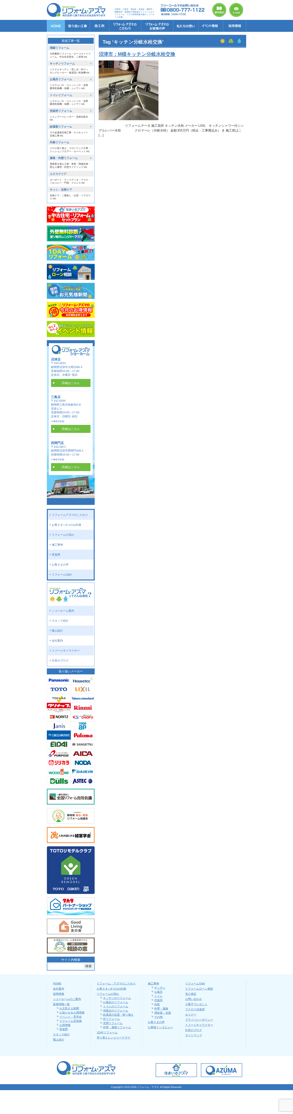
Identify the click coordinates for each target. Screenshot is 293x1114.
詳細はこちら (71, 383)
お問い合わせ (193, 999)
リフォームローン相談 (199, 988)
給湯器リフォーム (61, 126)
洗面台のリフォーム (115, 1010)
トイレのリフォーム (115, 1006)
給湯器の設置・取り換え (118, 1014)
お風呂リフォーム (61, 79)
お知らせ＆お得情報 (72, 1012)
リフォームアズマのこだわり (70, 514)
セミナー (190, 1014)
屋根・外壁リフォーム (64, 158)
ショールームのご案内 (67, 999)
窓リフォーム (111, 1019)
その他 (158, 1017)
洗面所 (158, 1000)
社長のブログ (60, 660)
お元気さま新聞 (69, 1008)
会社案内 (57, 640)
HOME (57, 983)
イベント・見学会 (70, 1016)
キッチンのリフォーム (117, 998)
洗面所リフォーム (61, 110)
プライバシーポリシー (199, 1019)
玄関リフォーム (113, 1023)
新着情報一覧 (61, 1004)
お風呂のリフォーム (115, 1002)
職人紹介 (57, 630)
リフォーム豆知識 (70, 1020)
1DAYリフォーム (107, 1032)
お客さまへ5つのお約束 (66, 524)
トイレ (158, 996)
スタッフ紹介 (60, 620)
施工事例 (57, 544)
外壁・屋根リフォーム (117, 1027)
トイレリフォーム (61, 95)
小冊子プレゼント (196, 1004)
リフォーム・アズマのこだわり (116, 983)
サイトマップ (193, 1035)
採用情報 (58, 993)
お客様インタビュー (160, 1027)
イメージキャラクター (66, 650)
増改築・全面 (162, 1012)
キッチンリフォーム (62, 63)
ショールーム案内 (63, 610)
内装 (157, 1004)
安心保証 (190, 993)
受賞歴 (56, 554)
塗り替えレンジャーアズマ (113, 1037)
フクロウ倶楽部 (195, 1009)
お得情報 (65, 1025)
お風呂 (158, 991)
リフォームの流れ (63, 534)
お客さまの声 (60, 564)
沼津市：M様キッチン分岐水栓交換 (137, 54)
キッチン (159, 987)
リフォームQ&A (62, 574)
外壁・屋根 (161, 1008)
